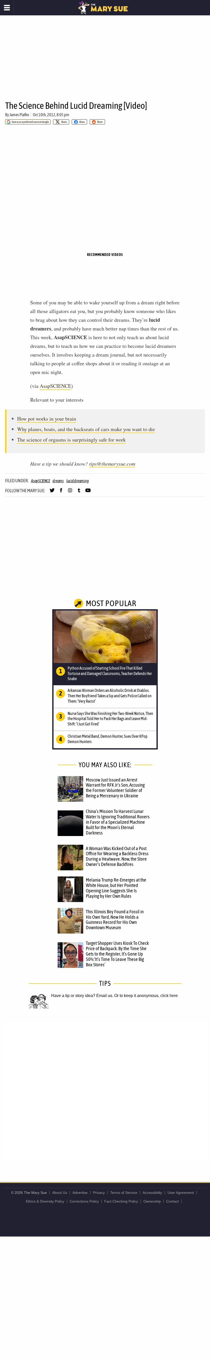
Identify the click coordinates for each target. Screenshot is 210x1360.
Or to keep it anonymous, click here (146, 995)
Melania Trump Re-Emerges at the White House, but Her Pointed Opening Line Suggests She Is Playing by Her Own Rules (116, 888)
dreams (58, 481)
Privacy (99, 1193)
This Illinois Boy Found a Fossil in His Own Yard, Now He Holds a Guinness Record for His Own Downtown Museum (115, 919)
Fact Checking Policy (121, 1201)
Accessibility (152, 1193)
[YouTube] (88, 492)
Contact (172, 1201)
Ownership (152, 1201)
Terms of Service (123, 1193)
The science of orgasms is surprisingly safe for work (71, 439)
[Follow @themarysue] (52, 492)
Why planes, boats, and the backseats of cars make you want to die (86, 429)
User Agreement (180, 1193)
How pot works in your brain (46, 418)
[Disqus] (105, 1090)
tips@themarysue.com (112, 463)
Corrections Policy (84, 1201)
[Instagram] (70, 492)
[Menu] (7, 7)
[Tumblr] (79, 492)
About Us (59, 1193)
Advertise (80, 1193)
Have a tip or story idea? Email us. (82, 995)
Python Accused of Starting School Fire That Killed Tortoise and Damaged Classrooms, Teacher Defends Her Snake (110, 673)
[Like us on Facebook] (61, 492)
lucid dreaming (77, 481)
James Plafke (19, 114)
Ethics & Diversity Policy (45, 1201)
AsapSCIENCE (55, 385)
